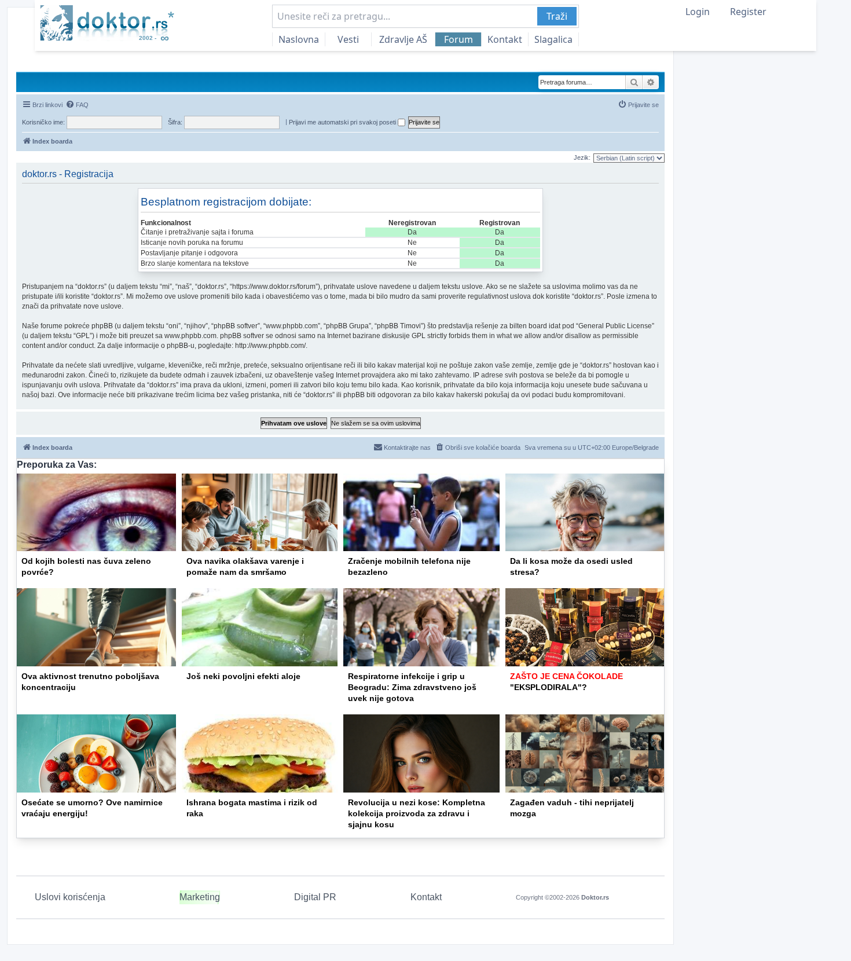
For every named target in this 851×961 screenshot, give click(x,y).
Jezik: (582, 157)
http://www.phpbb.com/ (270, 346)
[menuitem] (77, 105)
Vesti (348, 39)
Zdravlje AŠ (403, 39)
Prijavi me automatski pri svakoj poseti (343, 122)
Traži (556, 16)
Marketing (199, 897)
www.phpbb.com (190, 336)
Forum (458, 39)
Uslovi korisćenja (70, 897)
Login (697, 11)
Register (748, 11)
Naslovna (298, 39)
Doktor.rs (595, 897)
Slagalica (553, 39)
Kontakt (504, 39)
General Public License (615, 326)
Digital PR (315, 897)
